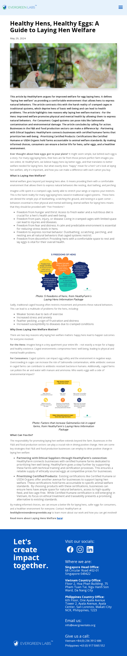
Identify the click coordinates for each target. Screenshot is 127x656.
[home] (18, 7)
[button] (120, 7)
